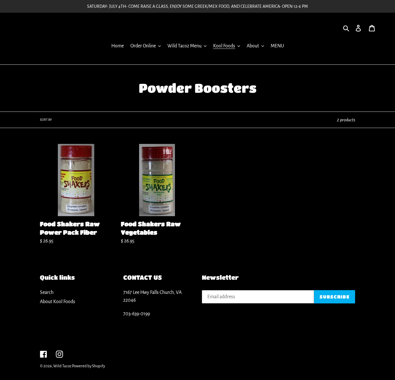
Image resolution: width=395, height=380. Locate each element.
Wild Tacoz (62, 366)
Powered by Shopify (88, 366)
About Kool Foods (57, 301)
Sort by (46, 119)
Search (46, 292)
